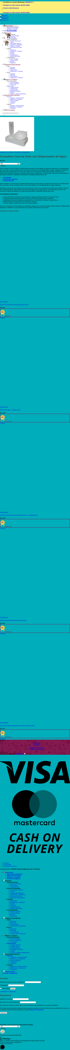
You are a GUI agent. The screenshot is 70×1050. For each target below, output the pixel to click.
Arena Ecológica (14, 82)
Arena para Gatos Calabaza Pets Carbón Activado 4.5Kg (17, 725)
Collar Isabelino (14, 60)
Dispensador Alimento (15, 43)
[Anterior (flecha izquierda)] (3, 525)
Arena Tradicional (14, 83)
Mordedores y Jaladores (16, 51)
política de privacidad (36, 1009)
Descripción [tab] (7, 177)
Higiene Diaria (10, 86)
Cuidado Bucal (13, 88)
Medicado (12, 68)
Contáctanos (7, 864)
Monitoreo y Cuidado (12, 30)
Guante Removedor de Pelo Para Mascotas (13, 620)
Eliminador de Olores (15, 91)
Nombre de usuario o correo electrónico (12, 982)
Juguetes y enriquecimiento (17, 98)
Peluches (12, 53)
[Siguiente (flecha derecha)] (67, 525)
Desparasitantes (14, 90)
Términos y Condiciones (36, 748)
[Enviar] (4, 115)
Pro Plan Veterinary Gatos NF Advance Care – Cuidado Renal (19, 515)
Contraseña (4, 985)
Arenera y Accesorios (15, 41)
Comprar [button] (2, 318)
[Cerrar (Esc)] (64, 2)
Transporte (13, 101)
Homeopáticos (13, 38)
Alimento (12, 103)
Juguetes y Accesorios (7, 152)
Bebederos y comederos (16, 99)
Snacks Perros (14, 76)
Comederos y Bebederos (16, 44)
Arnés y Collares (14, 59)
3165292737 (20, 754)
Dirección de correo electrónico (10, 1002)
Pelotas (12, 52)
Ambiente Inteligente (12, 31)
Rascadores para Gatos (16, 47)
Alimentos (12, 67)
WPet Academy (10, 110)
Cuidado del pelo (14, 87)
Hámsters (9, 96)
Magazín (36, 744)
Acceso (13, 988)
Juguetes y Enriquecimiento (17, 105)
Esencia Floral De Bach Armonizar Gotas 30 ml (14, 304)
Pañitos (12, 92)
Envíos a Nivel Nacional (11, 8)
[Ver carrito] (6, 45)
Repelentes (13, 62)
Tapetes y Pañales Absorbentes (18, 93)
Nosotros (36, 743)
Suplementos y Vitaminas (16, 71)
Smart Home (9, 26)
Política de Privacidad (36, 749)
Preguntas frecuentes (36, 747)
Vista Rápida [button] (4, 302)
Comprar (3, 165)
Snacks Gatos (13, 70)
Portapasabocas (14, 55)
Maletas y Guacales (15, 46)
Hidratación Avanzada (12, 28)
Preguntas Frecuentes (10, 866)
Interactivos (13, 50)
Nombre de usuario (6, 999)
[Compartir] (60, 2)
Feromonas (13, 37)
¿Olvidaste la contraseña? (8, 991)
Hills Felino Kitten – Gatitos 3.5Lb (10, 410)
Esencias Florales (14, 35)
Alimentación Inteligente (13, 27)
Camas (12, 42)
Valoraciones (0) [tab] (8, 180)
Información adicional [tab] (10, 179)
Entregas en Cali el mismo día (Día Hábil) (16, 5)
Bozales (12, 61)
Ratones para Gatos (15, 56)
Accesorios (13, 84)
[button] (35, 1032)
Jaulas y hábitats (14, 100)
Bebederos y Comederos (16, 107)
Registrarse (3, 1012)
